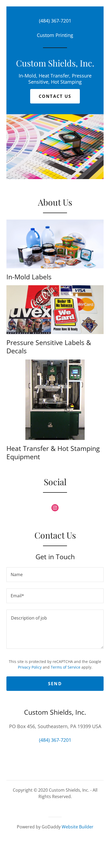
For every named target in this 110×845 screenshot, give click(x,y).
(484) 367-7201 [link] (55, 20)
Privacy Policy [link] (30, 667)
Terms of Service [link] (65, 667)
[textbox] (55, 574)
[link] (55, 62)
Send (55, 684)
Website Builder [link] (77, 827)
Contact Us (55, 96)
